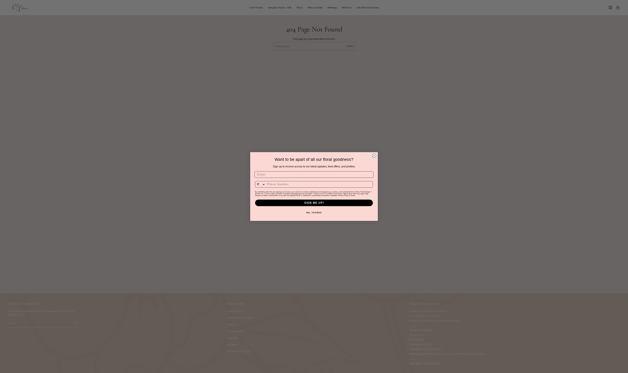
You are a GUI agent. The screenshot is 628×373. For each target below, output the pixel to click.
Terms (352, 195)
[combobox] (260, 184)
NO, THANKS (314, 213)
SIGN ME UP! (314, 202)
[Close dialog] (374, 156)
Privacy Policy (343, 195)
